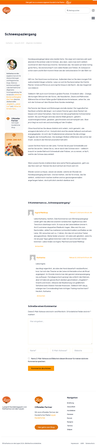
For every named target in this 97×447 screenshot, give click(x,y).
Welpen (69, 429)
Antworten (39, 246)
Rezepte (70, 422)
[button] (93, 18)
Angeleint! (10, 104)
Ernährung (70, 403)
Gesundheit (71, 407)
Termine (70, 426)
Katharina (41, 257)
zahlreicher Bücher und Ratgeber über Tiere (14, 97)
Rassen (69, 418)
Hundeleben (37, 43)
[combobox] (77, 10)
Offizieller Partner (15, 119)
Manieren (70, 414)
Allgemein (29, 43)
